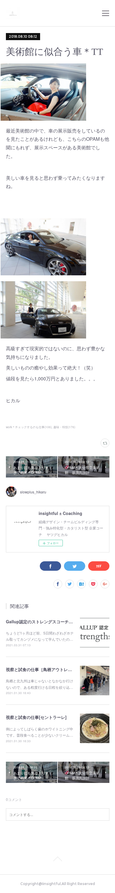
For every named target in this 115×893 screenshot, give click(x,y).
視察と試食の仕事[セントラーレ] (36, 717)
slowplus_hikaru (33, 491)
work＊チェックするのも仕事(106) (29, 427)
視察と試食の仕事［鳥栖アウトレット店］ (45, 669)
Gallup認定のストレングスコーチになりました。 (52, 621)
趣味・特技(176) (64, 427)
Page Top (57, 860)
